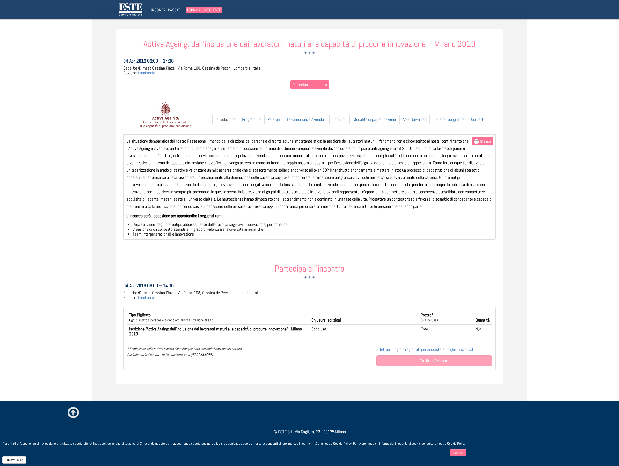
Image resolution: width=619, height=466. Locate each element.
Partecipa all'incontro (309, 84)
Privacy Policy (14, 460)
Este (131, 9)
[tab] (225, 119)
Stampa (485, 141)
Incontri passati (166, 10)
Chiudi (458, 452)
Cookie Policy (456, 443)
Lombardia (146, 73)
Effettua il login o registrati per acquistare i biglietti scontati (425, 349)
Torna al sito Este (204, 10)
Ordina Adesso (434, 361)
